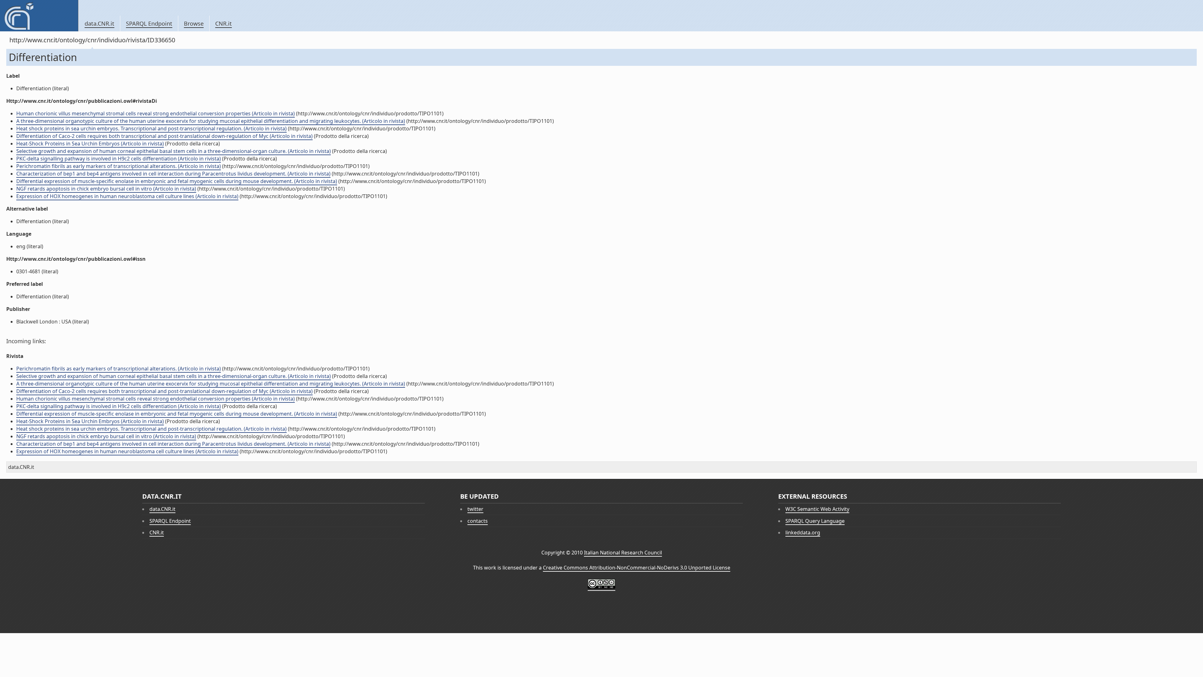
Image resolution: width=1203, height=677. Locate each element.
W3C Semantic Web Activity (817, 509)
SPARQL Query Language (815, 520)
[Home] (39, 15)
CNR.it (223, 23)
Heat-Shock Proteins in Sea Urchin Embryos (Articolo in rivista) (90, 143)
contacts (477, 520)
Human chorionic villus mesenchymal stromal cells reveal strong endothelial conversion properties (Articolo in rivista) (155, 113)
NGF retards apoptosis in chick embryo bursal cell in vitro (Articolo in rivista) (106, 188)
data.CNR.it (99, 23)
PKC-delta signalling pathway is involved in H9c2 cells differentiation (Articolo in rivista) (118, 158)
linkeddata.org (802, 532)
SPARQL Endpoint (149, 23)
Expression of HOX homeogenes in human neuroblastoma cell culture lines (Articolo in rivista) (127, 196)
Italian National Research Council (623, 552)
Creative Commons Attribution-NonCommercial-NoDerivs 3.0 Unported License (636, 567)
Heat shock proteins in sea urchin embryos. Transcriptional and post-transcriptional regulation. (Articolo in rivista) (151, 128)
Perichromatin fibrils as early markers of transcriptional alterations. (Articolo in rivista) (118, 166)
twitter (475, 509)
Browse (194, 23)
